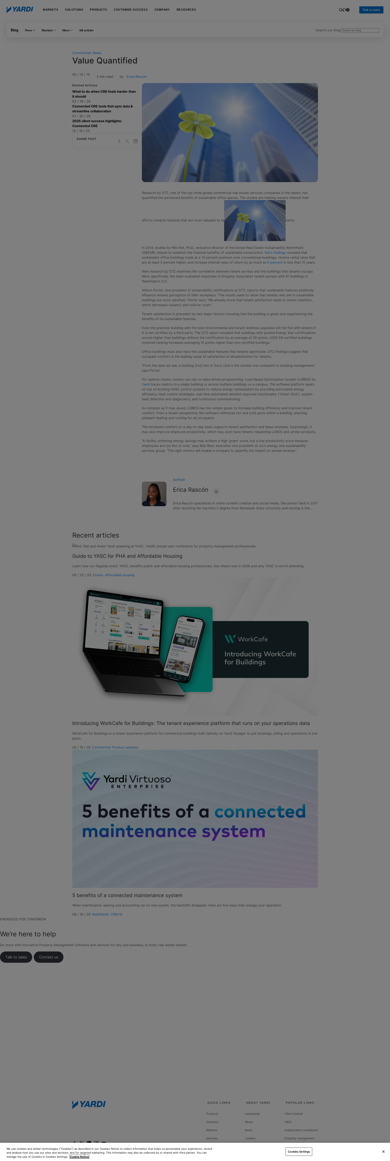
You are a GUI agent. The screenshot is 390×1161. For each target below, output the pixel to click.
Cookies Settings (299, 1151)
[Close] (383, 1151)
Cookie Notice (79, 1156)
